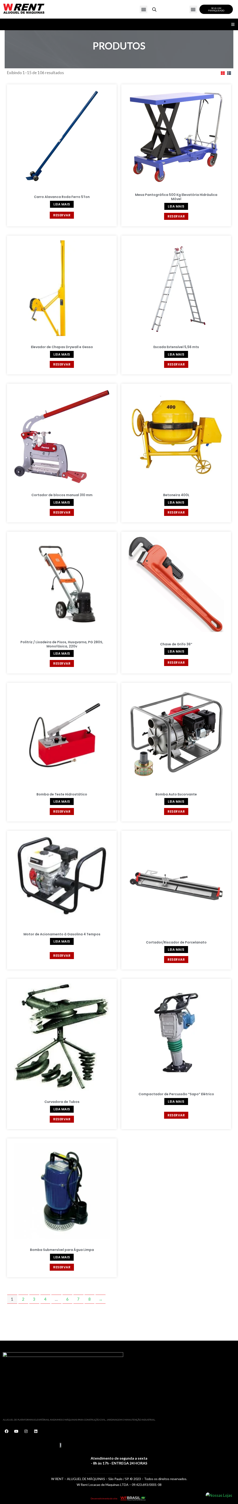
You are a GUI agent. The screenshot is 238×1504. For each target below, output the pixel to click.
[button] (143, 9)
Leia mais (61, 204)
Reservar (61, 215)
